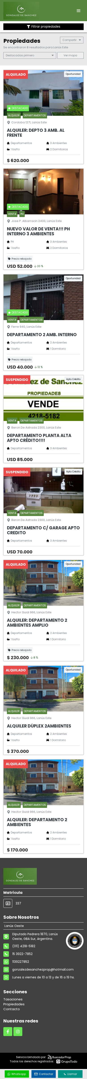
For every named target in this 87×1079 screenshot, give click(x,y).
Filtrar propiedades (45, 26)
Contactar (46, 1074)
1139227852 (20, 961)
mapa (72, 55)
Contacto (11, 1009)
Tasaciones (13, 999)
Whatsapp (18, 1074)
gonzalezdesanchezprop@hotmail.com (43, 969)
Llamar (72, 1074)
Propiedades (14, 1004)
